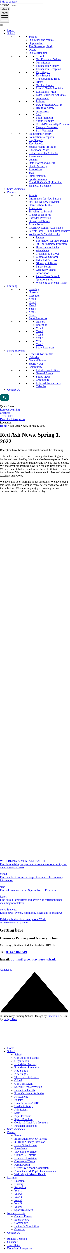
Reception (34, 295)
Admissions (42, 111)
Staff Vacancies (44, 130)
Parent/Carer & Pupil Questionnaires (49, 230)
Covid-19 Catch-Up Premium (52, 124)
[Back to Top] (35, 1012)
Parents (11, 192)
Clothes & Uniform (40, 214)
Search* (4, 4)
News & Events (16, 350)
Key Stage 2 (43, 75)
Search (5, 9)
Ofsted (32, 49)
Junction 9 (53, 1016)
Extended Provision (40, 217)
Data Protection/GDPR (49, 104)
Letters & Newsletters (41, 353)
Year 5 (32, 311)
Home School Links (40, 205)
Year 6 (32, 315)
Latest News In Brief (48, 370)
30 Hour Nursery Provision (44, 201)
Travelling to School (40, 211)
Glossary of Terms (39, 221)
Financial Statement (47, 127)
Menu (5, 12)
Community (35, 366)
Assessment (42, 98)
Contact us (6, 969)
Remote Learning (10, 409)
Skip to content (8, 1)
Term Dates (6, 416)
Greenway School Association (46, 227)
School (11, 33)
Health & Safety (45, 107)
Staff (38, 114)
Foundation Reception (48, 69)
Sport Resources (38, 318)
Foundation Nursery (47, 65)
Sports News (36, 363)
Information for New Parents (45, 198)
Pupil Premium (44, 117)
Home (10, 30)
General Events (37, 360)
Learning (12, 285)
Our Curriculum (38, 52)
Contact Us (13, 389)
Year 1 (32, 298)
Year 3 (32, 305)
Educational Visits (46, 91)
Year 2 (32, 302)
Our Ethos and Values (41, 39)
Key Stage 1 (43, 72)
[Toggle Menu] (1, 25)
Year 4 (32, 308)
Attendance (35, 208)
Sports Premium (45, 120)
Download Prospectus (12, 419)
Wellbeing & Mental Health (44, 234)
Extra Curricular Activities (51, 94)
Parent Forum (36, 224)
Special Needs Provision (50, 88)
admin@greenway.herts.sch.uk (33, 959)
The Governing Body (41, 46)
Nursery (33, 292)
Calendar (34, 357)
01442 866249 (16, 952)
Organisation (36, 43)
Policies (40, 101)
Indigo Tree (10, 1019)
